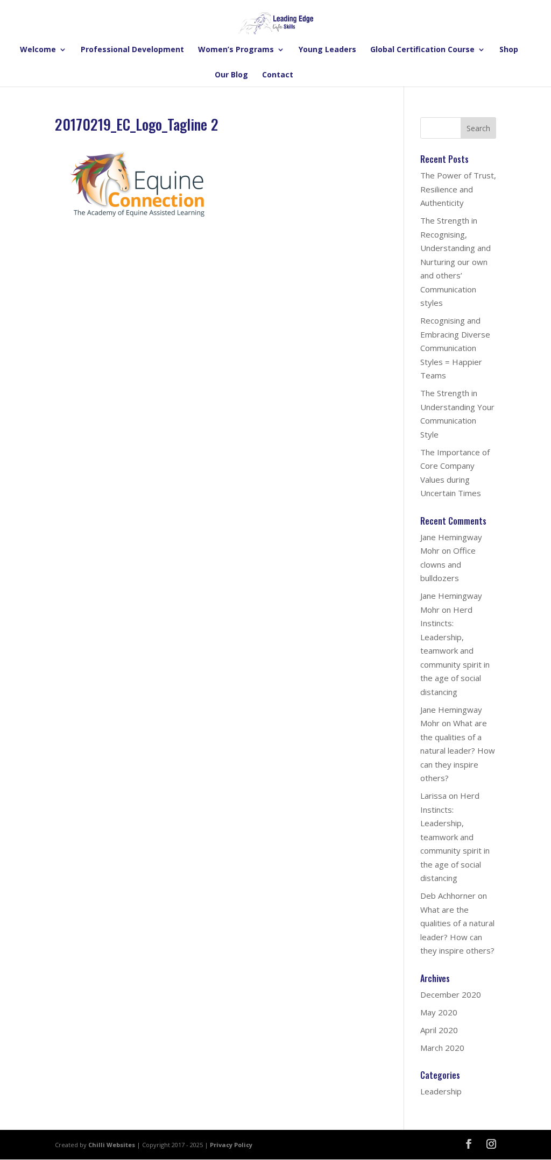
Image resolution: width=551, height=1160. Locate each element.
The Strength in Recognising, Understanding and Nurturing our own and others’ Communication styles (455, 261)
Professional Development (132, 50)
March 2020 (442, 1047)
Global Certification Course (422, 50)
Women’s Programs (236, 50)
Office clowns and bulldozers (448, 564)
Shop (508, 50)
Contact (277, 75)
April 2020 (439, 1030)
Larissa (433, 795)
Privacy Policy (231, 1145)
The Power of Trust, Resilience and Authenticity (458, 189)
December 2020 (450, 994)
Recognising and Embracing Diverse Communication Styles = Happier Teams (455, 348)
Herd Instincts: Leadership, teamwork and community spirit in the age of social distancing (455, 650)
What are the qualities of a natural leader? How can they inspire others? (457, 750)
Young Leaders (327, 50)
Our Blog (231, 75)
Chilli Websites (111, 1145)
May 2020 (438, 1012)
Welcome (38, 50)
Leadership (441, 1091)
